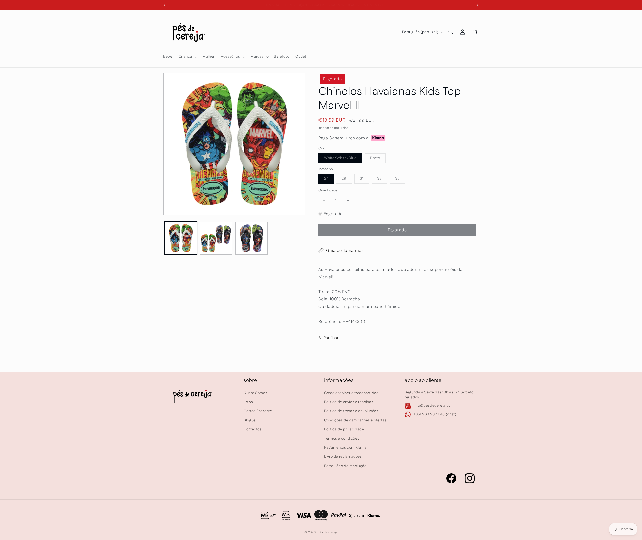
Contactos (253, 429)
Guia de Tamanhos (345, 250)
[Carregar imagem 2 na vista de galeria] (216, 238)
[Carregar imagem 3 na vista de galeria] (251, 238)
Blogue (250, 420)
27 (329, 179)
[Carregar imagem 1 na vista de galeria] (180, 238)
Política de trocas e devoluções (351, 411)
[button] (187, 56)
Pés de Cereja (328, 532)
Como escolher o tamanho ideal (351, 393)
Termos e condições (341, 438)
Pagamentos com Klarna (345, 447)
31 (364, 179)
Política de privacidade (344, 429)
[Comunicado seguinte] (477, 5)
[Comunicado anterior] (164, 5)
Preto (378, 159)
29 (347, 179)
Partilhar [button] (331, 337)
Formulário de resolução (345, 466)
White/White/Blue (343, 159)
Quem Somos (255, 393)
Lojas (248, 402)
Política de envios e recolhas (348, 402)
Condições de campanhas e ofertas (355, 420)
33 (382, 179)
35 (400, 179)
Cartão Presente (258, 411)
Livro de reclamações (343, 456)
